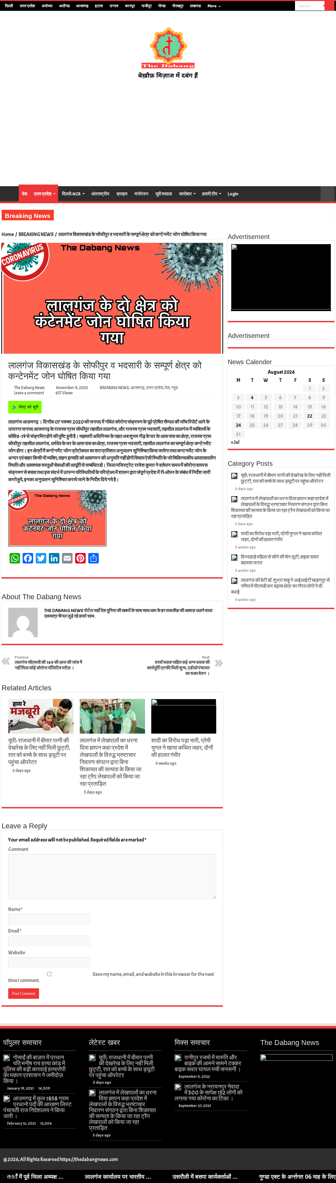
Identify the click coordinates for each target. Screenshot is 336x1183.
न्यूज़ (174, 387)
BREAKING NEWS (36, 234)
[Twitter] (277, 6)
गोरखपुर (177, 6)
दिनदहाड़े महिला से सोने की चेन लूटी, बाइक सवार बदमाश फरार (280, 560)
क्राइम (121, 194)
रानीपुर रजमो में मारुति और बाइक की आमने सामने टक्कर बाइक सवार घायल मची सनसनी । (208, 1063)
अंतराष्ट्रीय (100, 194)
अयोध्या (47, 6)
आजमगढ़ (82, 6)
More (212, 6)
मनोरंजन (141, 194)
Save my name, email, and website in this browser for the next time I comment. (111, 977)
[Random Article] (327, 194)
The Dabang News (29, 387)
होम (10, 193)
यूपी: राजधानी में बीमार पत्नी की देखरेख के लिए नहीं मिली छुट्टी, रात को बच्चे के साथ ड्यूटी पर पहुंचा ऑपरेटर (39, 751)
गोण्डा (162, 6)
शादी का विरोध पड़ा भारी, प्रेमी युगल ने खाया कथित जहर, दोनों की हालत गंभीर (182, 748)
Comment (18, 849)
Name (15, 909)
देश (24, 194)
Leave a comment (29, 393)
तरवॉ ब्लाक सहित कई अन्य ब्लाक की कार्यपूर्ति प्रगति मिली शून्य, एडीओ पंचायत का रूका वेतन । (178, 665)
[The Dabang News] (168, 50)
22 (309, 416)
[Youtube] (284, 6)
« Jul (235, 442)
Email (15, 931)
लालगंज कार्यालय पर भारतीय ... (78, 1176)
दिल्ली (9, 6)
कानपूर (130, 6)
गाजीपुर (146, 6)
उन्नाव (114, 6)
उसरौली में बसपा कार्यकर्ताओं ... (165, 1176)
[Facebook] (271, 6)
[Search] (329, 6)
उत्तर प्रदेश (27, 6)
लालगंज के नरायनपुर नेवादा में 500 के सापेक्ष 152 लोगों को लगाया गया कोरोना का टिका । (208, 1092)
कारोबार (185, 194)
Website (16, 953)
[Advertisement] (168, 133)
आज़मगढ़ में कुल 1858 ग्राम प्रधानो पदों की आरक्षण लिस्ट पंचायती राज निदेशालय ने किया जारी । (37, 1107)
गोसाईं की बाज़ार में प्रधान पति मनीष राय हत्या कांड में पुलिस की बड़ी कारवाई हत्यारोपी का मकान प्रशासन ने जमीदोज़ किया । (34, 1069)
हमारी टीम (209, 194)
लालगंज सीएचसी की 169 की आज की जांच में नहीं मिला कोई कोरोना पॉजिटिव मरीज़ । (48, 663)
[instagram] (290, 6)
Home (8, 234)
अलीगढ (64, 6)
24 (238, 425)
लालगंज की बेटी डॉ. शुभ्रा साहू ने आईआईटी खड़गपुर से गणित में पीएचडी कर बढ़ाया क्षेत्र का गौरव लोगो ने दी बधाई (280, 586)
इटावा (99, 6)
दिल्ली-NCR (71, 194)
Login (233, 194)
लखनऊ (195, 6)
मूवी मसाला (164, 194)
